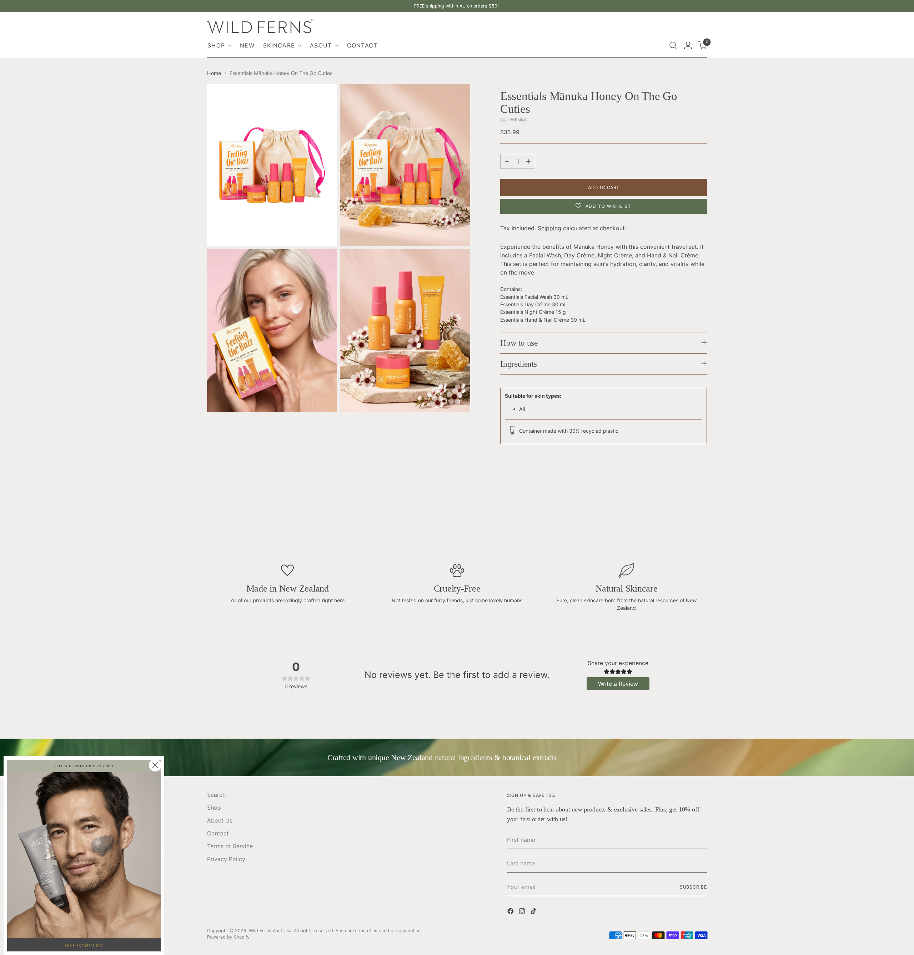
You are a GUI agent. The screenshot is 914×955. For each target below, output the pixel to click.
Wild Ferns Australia (270, 930)
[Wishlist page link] (657, 45)
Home (214, 73)
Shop (214, 807)
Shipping (549, 228)
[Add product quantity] (528, 161)
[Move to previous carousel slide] (208, 514)
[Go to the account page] (688, 45)
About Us (219, 820)
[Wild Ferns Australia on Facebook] (511, 912)
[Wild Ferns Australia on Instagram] (522, 912)
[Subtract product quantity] (507, 161)
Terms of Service (230, 846)
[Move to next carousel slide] (705, 514)
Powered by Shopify (228, 937)
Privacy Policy (226, 859)
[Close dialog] (155, 765)
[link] (84, 855)
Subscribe (693, 887)
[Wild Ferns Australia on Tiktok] (534, 912)
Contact (218, 833)
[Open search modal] (673, 45)
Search (216, 794)
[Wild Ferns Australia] (260, 26)
